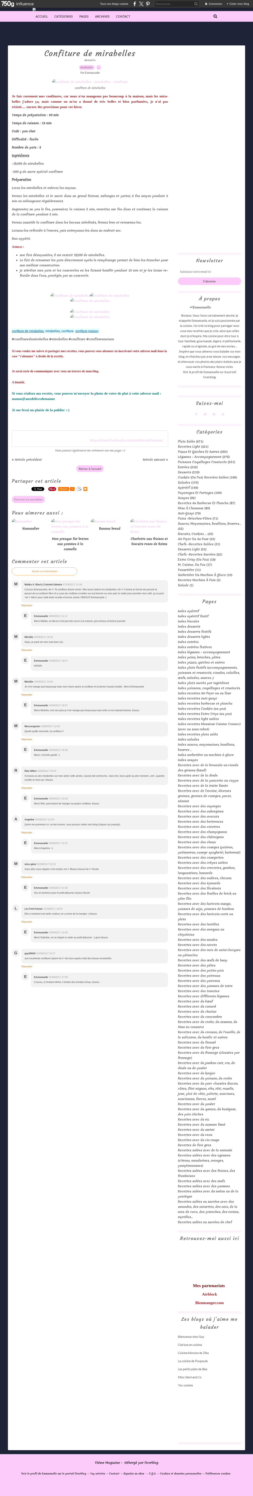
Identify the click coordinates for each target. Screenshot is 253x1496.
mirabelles (52, 331)
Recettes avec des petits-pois (201, 970)
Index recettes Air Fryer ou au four (204, 693)
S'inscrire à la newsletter (28, 499)
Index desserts (189, 626)
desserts (89, 60)
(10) (205, 575)
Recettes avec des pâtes (196, 965)
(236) (188, 467)
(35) (195, 534)
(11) (189, 570)
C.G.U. (152, 1473)
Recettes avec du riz (193, 1119)
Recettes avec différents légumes (203, 996)
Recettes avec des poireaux (199, 975)
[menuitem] (42, 16)
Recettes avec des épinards (199, 883)
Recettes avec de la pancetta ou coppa (208, 780)
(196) (207, 477)
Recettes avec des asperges (199, 806)
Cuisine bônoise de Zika (193, 1353)
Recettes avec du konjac (196, 1073)
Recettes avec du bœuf (195, 1001)
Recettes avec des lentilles (198, 924)
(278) (204, 457)
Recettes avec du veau (195, 1135)
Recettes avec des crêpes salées (203, 862)
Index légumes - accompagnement (204, 652)
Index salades (188, 739)
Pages (84, 16)
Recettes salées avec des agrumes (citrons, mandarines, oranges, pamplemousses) (204, 1160)
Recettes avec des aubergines (201, 811)
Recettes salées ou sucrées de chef (205, 1222)
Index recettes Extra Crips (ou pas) (205, 714)
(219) (189, 472)
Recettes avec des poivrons (199, 981)
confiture (67, 331)
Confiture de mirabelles (90, 53)
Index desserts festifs (194, 631)
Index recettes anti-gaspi (197, 698)
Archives (102, 16)
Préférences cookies (217, 1473)
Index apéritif (188, 611)
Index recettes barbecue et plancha (205, 703)
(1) (186, 585)
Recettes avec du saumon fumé (201, 1124)
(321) (193, 446)
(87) (206, 503)
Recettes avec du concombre (200, 1017)
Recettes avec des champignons (202, 832)
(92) (187, 498)
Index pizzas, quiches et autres (201, 662)
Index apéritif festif (193, 616)
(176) (188, 482)
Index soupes (188, 760)
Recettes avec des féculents (199, 888)
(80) (194, 508)
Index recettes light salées (198, 719)
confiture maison (86, 331)
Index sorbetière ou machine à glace (206, 755)
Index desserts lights (194, 637)
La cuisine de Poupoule (193, 1361)
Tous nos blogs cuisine (114, 3)
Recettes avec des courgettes (201, 857)
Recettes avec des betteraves (200, 821)
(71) (198, 518)
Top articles (97, 1473)
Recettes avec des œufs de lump (202, 960)
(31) (199, 544)
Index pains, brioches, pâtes (199, 657)
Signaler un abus (134, 1473)
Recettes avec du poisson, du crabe (205, 1078)
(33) (196, 539)
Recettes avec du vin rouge (198, 1140)
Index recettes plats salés (198, 734)
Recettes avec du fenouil (197, 1042)
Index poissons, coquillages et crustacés (209, 688)
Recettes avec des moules (197, 939)
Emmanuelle (211, 372)
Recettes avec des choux (197, 842)
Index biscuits (188, 621)
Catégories (63, 16)
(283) (203, 451)
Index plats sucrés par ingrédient (203, 683)
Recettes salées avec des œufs (201, 1181)
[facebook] (134, 4)
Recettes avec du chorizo (197, 1011)
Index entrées (188, 642)
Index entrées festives (195, 647)
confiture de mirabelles (28, 331)
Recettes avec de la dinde (198, 775)
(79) (189, 513)
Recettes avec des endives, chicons (204, 878)
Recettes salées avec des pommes (204, 1186)
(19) (197, 559)
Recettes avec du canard (197, 1006)
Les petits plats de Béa (192, 1369)
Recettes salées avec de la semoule (205, 1150)
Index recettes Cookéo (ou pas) (202, 708)
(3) (199, 580)
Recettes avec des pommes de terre (205, 986)
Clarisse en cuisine (190, 1344)
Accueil (42, 16)
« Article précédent (27, 459)
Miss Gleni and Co (189, 1377)
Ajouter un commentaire (44, 571)
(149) (188, 487)
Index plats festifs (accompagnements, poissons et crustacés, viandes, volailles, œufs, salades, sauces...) (209, 672)
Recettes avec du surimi (196, 1129)
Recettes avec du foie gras (198, 1047)
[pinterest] (147, 4)
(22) (200, 554)
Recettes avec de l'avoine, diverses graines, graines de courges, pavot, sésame (204, 796)
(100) (200, 493)
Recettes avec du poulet (196, 1104)
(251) (206, 462)
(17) (195, 564)
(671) (190, 441)
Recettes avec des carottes (199, 827)
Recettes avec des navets (197, 945)
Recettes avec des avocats (198, 816)
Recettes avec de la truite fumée (203, 785)
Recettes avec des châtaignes (201, 837)
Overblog (151, 1462)
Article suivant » (155, 459)
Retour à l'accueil (90, 468)
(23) (192, 549)
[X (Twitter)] (141, 4)
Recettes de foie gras (194, 1145)
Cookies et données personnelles (180, 1473)
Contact (123, 16)
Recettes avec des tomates (198, 991)
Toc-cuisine (185, 1385)
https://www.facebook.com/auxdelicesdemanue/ (126, 440)
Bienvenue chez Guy (191, 1336)
